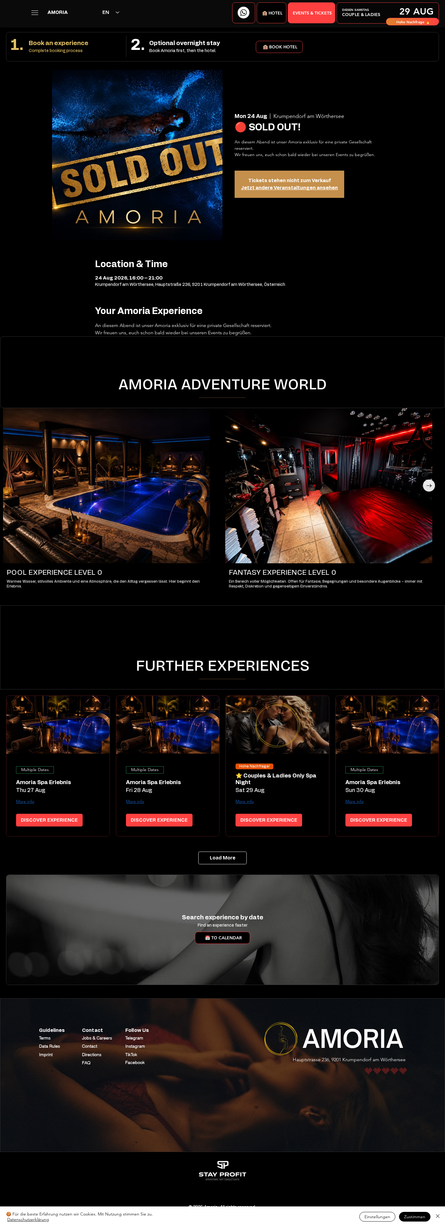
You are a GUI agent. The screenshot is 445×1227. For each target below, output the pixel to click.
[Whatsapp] (243, 12)
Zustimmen (414, 1216)
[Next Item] (429, 485)
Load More (223, 858)
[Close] (437, 1216)
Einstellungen (377, 1216)
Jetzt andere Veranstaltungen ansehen (289, 187)
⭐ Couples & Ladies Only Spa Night (276, 779)
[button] (271, 12)
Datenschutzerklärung (28, 1219)
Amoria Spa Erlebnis (43, 782)
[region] (388, 13)
